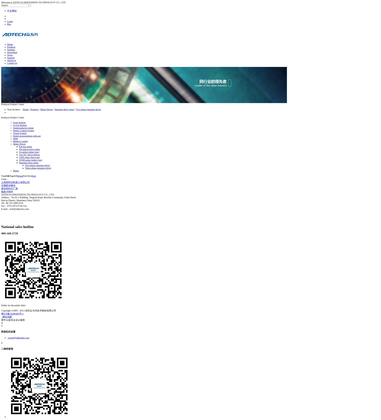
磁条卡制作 (7, 191)
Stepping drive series (64, 109)
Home (10, 44)
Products (34, 109)
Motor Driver (46, 109)
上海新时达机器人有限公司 (15, 182)
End (34, 176)
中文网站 (12, 11)
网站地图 (6, 317)
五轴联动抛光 (8, 185)
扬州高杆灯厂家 (9, 188)
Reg (9, 24)
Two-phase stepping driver (88, 109)
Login (10, 21)
